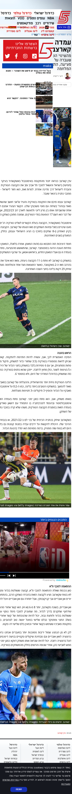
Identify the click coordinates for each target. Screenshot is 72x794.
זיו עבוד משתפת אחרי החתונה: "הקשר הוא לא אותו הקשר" (29, 99)
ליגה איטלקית (64, 759)
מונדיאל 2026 (46, 27)
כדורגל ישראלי (44, 13)
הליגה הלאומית (10, 762)
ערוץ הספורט (64, 16)
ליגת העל (39, 748)
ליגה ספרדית (14, 31)
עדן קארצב (61, 733)
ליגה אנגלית (30, 31)
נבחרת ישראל (37, 755)
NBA (15, 755)
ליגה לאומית (38, 752)
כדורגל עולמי (22, 13)
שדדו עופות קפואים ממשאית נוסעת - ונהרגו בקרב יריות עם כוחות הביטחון (28, 85)
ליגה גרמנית (47, 35)
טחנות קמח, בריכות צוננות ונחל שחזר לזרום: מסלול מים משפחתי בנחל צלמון (28, 113)
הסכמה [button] (19, 789)
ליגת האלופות (27, 27)
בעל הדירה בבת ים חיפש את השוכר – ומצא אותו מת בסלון (28, 72)
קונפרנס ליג (47, 31)
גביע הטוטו (39, 762)
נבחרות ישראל (10, 759)
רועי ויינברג (58, 76)
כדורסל (6, 13)
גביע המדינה (38, 759)
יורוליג (14, 752)
